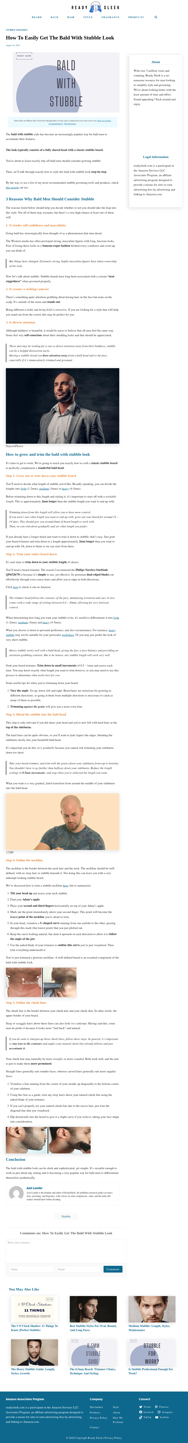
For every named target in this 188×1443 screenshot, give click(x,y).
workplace (68, 635)
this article (12, 187)
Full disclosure (70, 123)
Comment (113, 1269)
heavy (65, 488)
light (23, 488)
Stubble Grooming (17, 29)
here (15, 587)
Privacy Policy (113, 1437)
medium (44, 488)
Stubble (66, 1216)
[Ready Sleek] (95, 6)
